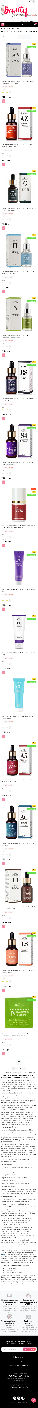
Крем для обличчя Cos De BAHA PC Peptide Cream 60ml (18, 653)
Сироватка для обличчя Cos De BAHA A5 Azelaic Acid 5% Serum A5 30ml (17, 780)
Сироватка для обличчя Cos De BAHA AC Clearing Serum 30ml (18, 844)
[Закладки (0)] (30, 24)
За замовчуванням (8, 37)
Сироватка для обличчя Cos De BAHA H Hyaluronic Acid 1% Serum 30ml (18, 272)
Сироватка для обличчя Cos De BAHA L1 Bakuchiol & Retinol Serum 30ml (19, 907)
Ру (34, 2)
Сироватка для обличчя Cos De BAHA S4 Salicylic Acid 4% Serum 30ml (18, 463)
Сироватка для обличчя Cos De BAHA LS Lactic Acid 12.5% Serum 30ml (18, 971)
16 (32, 37)
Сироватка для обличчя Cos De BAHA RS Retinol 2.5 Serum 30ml (18, 399)
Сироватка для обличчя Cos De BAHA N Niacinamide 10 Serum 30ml (15, 336)
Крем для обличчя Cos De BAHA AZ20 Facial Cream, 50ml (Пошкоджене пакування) (18, 526)
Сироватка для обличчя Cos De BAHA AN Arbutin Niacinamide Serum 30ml (18, 82)
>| (24, 1069)
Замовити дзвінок (19, 1388)
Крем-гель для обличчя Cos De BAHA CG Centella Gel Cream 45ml (18, 717)
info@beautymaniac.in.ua (19, 1385)
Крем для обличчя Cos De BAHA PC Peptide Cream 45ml (18, 590)
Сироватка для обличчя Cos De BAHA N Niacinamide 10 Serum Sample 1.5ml (15, 1034)
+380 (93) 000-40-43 (27, 21)
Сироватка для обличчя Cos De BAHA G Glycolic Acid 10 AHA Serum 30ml (19, 209)
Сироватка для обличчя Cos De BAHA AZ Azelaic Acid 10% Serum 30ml (17, 145)
